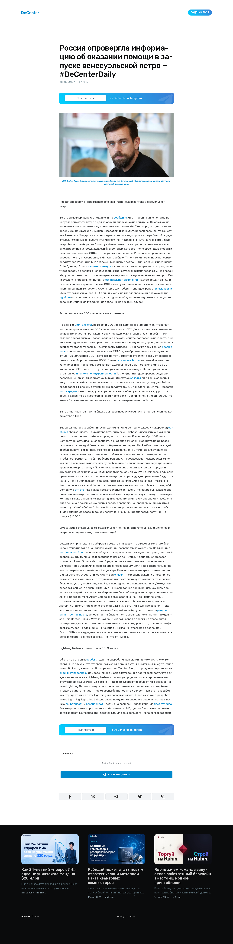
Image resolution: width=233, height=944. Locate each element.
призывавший (163, 288)
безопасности (95, 704)
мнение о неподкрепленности (96, 373)
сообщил (92, 659)
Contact (132, 916)
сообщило (120, 217)
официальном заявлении (121, 279)
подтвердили (68, 391)
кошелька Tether (129, 360)
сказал (118, 574)
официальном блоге (72, 552)
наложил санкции (99, 266)
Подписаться (200, 12)
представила (163, 704)
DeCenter (26, 916)
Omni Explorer (83, 324)
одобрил (65, 297)
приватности (74, 704)
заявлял (135, 378)
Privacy (120, 916)
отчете (79, 489)
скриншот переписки (73, 672)
